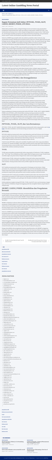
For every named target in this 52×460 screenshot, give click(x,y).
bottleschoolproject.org (8, 284)
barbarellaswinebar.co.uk (9, 280)
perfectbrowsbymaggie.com (9, 320)
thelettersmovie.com (8, 310)
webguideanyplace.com (8, 370)
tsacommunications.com (8, 369)
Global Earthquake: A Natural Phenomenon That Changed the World (38, 442)
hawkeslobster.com (7, 299)
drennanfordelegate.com (9, 387)
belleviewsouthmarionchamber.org (11, 317)
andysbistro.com (7, 365)
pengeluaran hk (5, 249)
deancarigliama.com (8, 372)
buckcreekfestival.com (8, 295)
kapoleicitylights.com (8, 305)
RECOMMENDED (6, 438)
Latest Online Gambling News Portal (20, 5)
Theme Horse (32, 458)
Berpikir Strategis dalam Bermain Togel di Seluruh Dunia (14, 241)
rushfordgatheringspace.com (10, 335)
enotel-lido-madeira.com (9, 384)
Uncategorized (5, 19)
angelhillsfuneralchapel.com (9, 347)
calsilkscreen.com (7, 377)
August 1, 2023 (4, 26)
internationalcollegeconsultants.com (11, 357)
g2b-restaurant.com (7, 350)
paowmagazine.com (7, 309)
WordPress (46, 458)
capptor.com (6, 330)
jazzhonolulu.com (7, 292)
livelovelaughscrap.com (8, 329)
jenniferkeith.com (7, 375)
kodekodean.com (7, 392)
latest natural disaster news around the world (13, 449)
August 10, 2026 (30, 444)
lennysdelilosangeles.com (9, 287)
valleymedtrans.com (7, 352)
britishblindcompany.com (9, 344)
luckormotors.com (7, 385)
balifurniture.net (7, 322)
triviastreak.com (7, 389)
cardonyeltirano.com (8, 324)
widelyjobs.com (6, 334)
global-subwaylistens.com (9, 319)
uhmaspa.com (6, 312)
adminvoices (10, 26)
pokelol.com (6, 290)
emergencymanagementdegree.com (11, 374)
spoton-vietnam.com (8, 394)
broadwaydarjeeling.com (9, 337)
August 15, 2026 (5, 444)
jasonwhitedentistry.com (8, 314)
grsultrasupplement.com (9, 349)
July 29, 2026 (29, 452)
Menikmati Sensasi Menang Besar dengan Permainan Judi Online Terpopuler (37, 241)
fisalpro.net (6, 382)
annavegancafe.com (8, 380)
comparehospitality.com (8, 327)
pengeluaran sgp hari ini (8, 404)
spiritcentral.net (7, 300)
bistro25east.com (7, 340)
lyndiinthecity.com (7, 297)
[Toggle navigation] (3, 10)
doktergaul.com (7, 355)
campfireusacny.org (7, 342)
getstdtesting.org (7, 285)
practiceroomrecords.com (9, 325)
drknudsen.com (7, 362)
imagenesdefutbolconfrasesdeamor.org (12, 359)
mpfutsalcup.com (7, 379)
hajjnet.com (6, 279)
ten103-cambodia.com (8, 395)
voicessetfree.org (7, 339)
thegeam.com (6, 360)
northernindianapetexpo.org (9, 345)
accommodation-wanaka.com (10, 282)
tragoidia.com (6, 294)
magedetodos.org (7, 354)
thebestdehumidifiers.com (9, 367)
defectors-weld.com (7, 304)
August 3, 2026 (4, 451)
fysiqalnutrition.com (8, 302)
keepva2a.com (6, 364)
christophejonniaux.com (8, 332)
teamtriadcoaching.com (8, 390)
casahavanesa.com (7, 289)
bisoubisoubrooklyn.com (9, 315)
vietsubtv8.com (6, 307)
